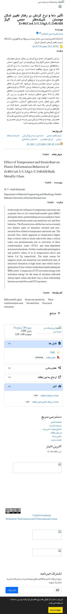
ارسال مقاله (56, 432)
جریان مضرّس (46, 139)
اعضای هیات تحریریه (52, 429)
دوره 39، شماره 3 (22, 327)
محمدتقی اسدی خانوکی (52, 33)
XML (53, 352)
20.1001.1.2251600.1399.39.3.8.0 (43, 144)
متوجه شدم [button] (55, 610)
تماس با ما (57, 436)
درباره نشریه (55, 425)
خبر (60, 451)
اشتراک (12, 590)
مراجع (53, 313)
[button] (47, 603)
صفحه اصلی (56, 422)
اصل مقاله (46, 357)
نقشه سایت (56, 439)
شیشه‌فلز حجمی (54, 135)
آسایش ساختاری (29, 139)
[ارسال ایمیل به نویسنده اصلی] (40, 33)
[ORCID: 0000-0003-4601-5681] (37, 33)
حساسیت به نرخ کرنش (33, 135)
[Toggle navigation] (34, 6)
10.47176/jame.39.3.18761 (45, 46)
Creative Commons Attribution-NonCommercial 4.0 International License (31, 517)
